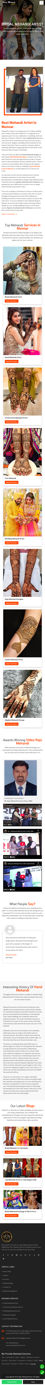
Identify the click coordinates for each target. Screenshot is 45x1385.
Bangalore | (15, 1364)
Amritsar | (5, 1360)
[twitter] (12, 1255)
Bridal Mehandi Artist (10, 1303)
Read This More (8, 214)
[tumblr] (30, 1255)
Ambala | (37, 1357)
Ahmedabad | (10, 1357)
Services (6, 1279)
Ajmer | (17, 1357)
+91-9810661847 (12, 1343)
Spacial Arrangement (10, 1291)
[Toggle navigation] (41, 3)
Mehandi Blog (8, 1283)
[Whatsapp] (42, 1366)
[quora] (34, 1255)
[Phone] (42, 1372)
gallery (5, 1275)
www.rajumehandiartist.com (15, 1345)
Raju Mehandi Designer (18, 157)
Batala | (27, 1364)
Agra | (4, 1357)
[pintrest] (38, 1255)
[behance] (25, 1255)
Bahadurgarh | (6, 1364)
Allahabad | (30, 1357)
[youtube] (16, 1255)
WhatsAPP (12, 1382)
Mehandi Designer (9, 1315)
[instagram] (8, 1255)
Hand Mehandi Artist (10, 1319)
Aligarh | (23, 1357)
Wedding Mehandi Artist (11, 1311)
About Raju (7, 1271)
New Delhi (9, 957)
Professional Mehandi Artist (13, 1307)
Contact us (7, 1287)
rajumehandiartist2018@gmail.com (18, 1338)
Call (33, 1382)
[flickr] (3, 1258)
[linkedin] (21, 1255)
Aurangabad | (22, 1360)
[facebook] (3, 1255)
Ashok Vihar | (13, 1360)
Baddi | (36, 1360)
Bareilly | (22, 1364)
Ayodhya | (30, 1360)
